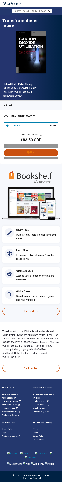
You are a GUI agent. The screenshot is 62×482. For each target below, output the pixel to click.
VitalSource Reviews (10, 415)
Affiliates (36, 398)
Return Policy (7, 429)
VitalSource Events (10, 405)
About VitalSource (9, 394)
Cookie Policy (38, 436)
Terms (35, 433)
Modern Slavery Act (10, 412)
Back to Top (31, 368)
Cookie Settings (39, 440)
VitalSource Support (10, 436)
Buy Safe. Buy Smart (41, 412)
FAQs (4, 433)
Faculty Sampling (40, 405)
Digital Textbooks (40, 408)
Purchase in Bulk (40, 401)
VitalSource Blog (9, 408)
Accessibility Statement (43, 394)
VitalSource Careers (10, 401)
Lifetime (33, 125)
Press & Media (8, 398)
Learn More (31, 311)
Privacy (36, 429)
